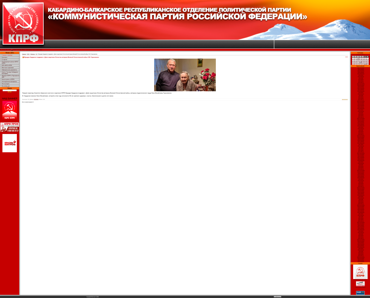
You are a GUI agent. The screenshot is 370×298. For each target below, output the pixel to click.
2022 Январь (361, 228)
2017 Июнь (361, 148)
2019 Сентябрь (361, 187)
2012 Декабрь (361, 70)
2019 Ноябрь (361, 190)
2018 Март (360, 161)
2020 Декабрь (361, 209)
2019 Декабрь (361, 192)
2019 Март (360, 179)
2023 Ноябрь (361, 259)
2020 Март (360, 196)
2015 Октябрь (360, 119)
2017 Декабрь (361, 157)
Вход (41, 49)
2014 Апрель (361, 93)
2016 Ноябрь (361, 138)
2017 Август (361, 151)
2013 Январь (361, 72)
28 (367, 63)
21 (367, 62)
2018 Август (361, 169)
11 (360, 60)
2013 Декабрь (361, 88)
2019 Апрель (361, 180)
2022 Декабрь (361, 244)
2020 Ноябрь (361, 207)
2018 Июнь (361, 166)
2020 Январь (361, 193)
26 (362, 63)
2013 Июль (361, 80)
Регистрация (36, 49)
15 (353, 62)
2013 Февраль (360, 73)
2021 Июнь (361, 218)
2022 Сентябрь (361, 239)
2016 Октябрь (360, 137)
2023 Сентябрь (361, 257)
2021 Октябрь (360, 223)
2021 (28, 54)
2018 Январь (361, 158)
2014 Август (361, 99)
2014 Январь (361, 89)
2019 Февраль (360, 177)
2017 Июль (361, 150)
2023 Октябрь (360, 258)
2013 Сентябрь (361, 83)
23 (355, 63)
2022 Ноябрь (361, 242)
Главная (30, 49)
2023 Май (361, 251)
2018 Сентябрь (361, 170)
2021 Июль (361, 219)
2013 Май (361, 78)
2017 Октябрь (360, 154)
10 (358, 60)
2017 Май (361, 147)
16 (355, 62)
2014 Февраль (360, 91)
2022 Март (360, 231)
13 (365, 60)
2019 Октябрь (360, 189)
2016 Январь (361, 124)
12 (362, 60)
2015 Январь (361, 106)
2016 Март (360, 127)
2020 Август (361, 203)
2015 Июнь (361, 114)
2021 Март (360, 213)
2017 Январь (361, 141)
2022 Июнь (361, 235)
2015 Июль (361, 115)
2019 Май (361, 181)
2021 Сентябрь (361, 222)
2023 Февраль (360, 246)
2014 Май (361, 95)
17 (358, 62)
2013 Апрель (361, 76)
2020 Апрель (361, 197)
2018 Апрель (361, 163)
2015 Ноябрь (361, 121)
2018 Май (361, 164)
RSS (27, 49)
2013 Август (361, 82)
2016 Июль (361, 132)
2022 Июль (361, 236)
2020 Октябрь (360, 206)
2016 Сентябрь (361, 135)
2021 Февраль (360, 212)
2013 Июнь (361, 79)
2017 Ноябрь (361, 156)
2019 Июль (361, 184)
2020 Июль (361, 202)
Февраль (33, 54)
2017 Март (360, 144)
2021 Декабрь (361, 226)
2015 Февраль (360, 108)
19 (362, 62)
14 (367, 60)
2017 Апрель (361, 145)
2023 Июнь (361, 252)
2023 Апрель (361, 249)
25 (360, 63)
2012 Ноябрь (361, 69)
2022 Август (361, 238)
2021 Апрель (361, 215)
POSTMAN (36, 99)
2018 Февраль (360, 160)
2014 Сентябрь (361, 101)
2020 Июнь (361, 200)
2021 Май (361, 216)
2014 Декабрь (361, 105)
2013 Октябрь (360, 85)
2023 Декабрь (361, 261)
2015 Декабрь (361, 122)
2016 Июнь (361, 131)
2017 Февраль (360, 143)
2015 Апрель (361, 111)
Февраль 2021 (360, 54)
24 (358, 63)
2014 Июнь (361, 96)
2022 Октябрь (360, 241)
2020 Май (361, 199)
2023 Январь (361, 245)
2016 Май (361, 130)
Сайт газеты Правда (360, 287)
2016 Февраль (360, 125)
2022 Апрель (361, 232)
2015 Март (360, 109)
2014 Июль (361, 98)
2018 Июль (361, 167)
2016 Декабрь (361, 140)
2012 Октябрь (360, 67)
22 (36, 54)
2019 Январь (361, 176)
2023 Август (361, 255)
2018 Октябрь (360, 171)
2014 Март (360, 92)
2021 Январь (361, 210)
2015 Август (361, 117)
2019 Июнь (361, 183)
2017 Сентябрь (361, 153)
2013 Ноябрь (361, 86)
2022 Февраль (360, 229)
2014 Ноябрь (361, 104)
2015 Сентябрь (361, 118)
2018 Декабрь (361, 174)
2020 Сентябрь (361, 205)
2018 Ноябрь (361, 173)
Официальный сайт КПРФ (360, 279)
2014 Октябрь (360, 102)
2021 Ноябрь (361, 225)
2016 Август (361, 134)
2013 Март (360, 75)
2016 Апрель (361, 128)
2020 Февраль (360, 194)
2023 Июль (361, 254)
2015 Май (361, 112)
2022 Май (361, 233)
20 (365, 62)
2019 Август (361, 186)
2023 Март (360, 248)
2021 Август (361, 220)
